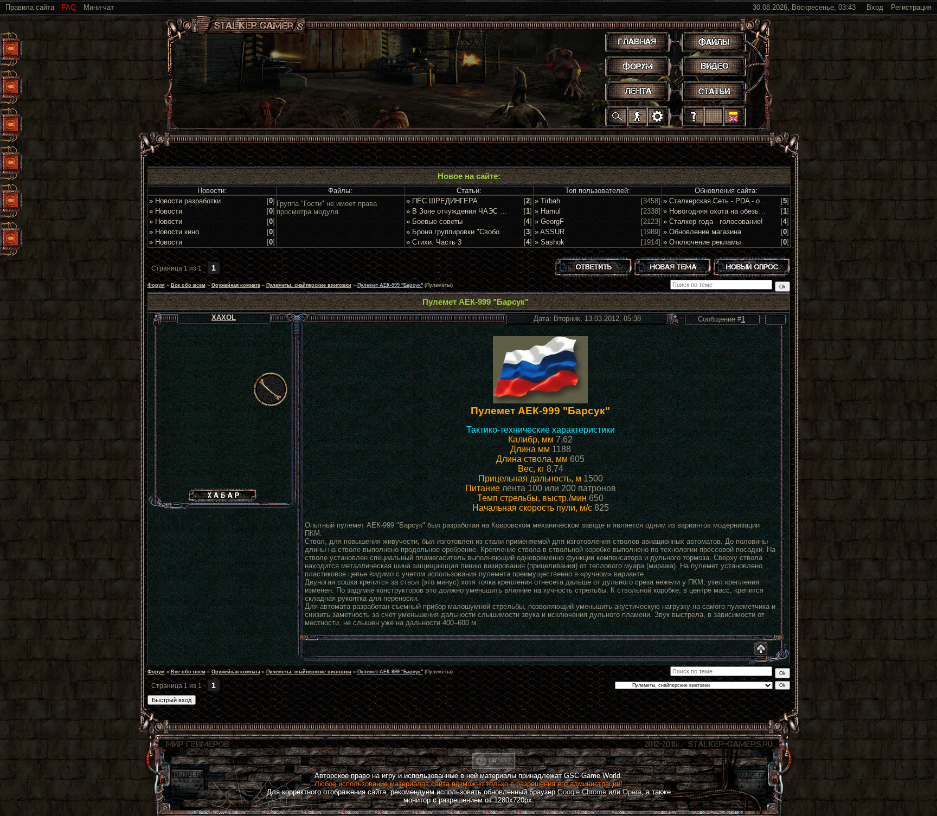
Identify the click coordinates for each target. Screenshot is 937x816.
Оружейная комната (235, 285)
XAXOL (223, 317)
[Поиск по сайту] (617, 116)
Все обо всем (188, 285)
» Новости (165, 211)
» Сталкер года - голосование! (713, 221)
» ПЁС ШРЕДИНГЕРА (442, 201)
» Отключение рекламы (702, 242)
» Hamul (548, 211)
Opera (631, 792)
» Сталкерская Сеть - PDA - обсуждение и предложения (755, 201)
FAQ (69, 7)
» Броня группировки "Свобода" (458, 232)
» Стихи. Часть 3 (433, 242)
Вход (875, 7)
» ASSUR (549, 232)
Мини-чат (99, 7)
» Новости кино (174, 232)
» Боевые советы (434, 221)
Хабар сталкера (222, 493)
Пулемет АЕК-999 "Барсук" (390, 285)
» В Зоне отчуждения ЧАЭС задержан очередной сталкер (501, 211)
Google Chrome (581, 792)
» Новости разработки (185, 201)
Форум (156, 285)
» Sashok (549, 242)
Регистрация (911, 7)
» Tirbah (547, 201)
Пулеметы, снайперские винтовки (308, 285)
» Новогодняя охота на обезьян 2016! (724, 211)
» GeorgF (549, 221)
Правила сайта (29, 7)
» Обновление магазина (702, 232)
